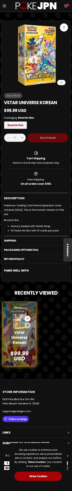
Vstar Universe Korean (19, 337)
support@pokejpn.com (17, 411)
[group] (36, 55)
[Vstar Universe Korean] (19, 318)
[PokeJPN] (36, 6)
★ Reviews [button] (67, 249)
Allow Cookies (38, 476)
